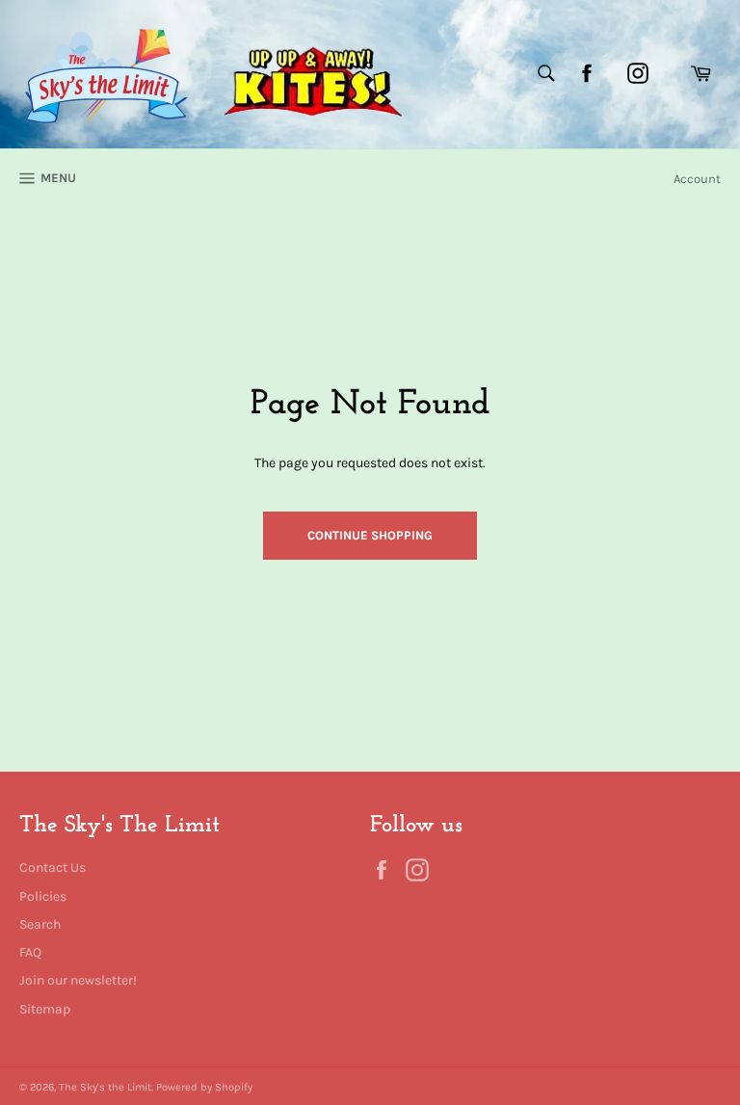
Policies (42, 896)
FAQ (30, 952)
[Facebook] (587, 73)
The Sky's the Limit (105, 1087)
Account (697, 178)
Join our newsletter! (78, 980)
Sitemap (44, 1009)
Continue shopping (370, 535)
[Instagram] (638, 73)
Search (40, 924)
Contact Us (52, 867)
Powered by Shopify (204, 1087)
